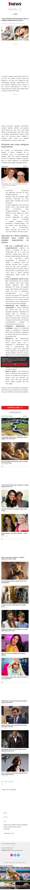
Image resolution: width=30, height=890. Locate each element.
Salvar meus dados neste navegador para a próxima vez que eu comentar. (16, 827)
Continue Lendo (13, 407)
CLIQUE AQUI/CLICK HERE (17, 850)
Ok (15, 364)
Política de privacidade (10, 843)
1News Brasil (22, 23)
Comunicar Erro (14, 412)
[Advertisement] (15, 59)
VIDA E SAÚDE (8, 781)
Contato (3, 843)
